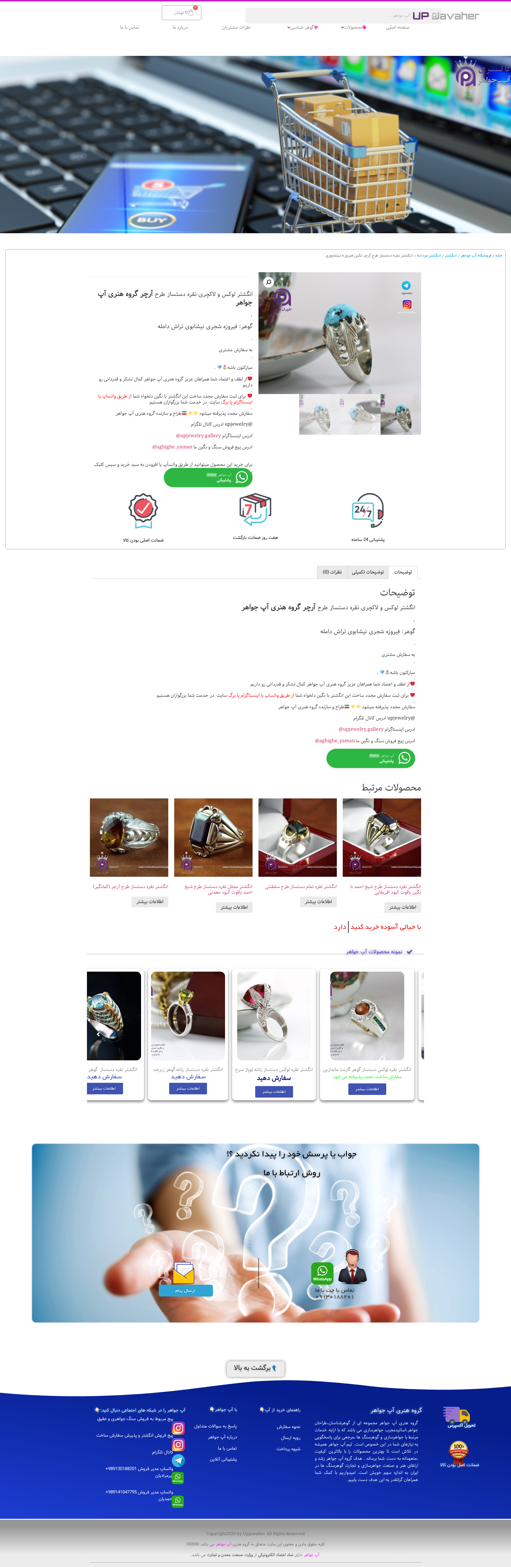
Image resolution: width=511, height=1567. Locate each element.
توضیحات (403, 572)
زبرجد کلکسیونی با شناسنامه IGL (119, 1070)
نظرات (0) (332, 572)
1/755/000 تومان (118, 1077)
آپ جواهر (223, 1544)
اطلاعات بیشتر (402, 907)
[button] (373, 1092)
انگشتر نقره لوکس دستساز (386, 1070)
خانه (498, 255)
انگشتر (451, 255)
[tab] (403, 572)
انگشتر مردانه (429, 255)
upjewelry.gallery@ (198, 436)
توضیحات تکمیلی (368, 572)
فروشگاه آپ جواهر (476, 255)
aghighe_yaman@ (172, 447)
